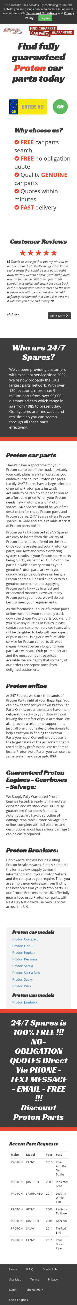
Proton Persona (24, 959)
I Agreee (45, 18)
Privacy (53, 1279)
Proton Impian (23, 952)
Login (13, 1290)
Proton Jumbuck (24, 1002)
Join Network (34, 1290)
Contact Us (50, 1269)
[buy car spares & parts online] (13, 30)
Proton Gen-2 (22, 946)
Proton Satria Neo (26, 972)
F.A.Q (29, 1269)
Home (13, 1269)
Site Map (15, 1279)
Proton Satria (22, 966)
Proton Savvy (22, 979)
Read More (58, 316)
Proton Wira (21, 986)
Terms (34, 1279)
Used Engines (18, 1300)
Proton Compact (25, 939)
